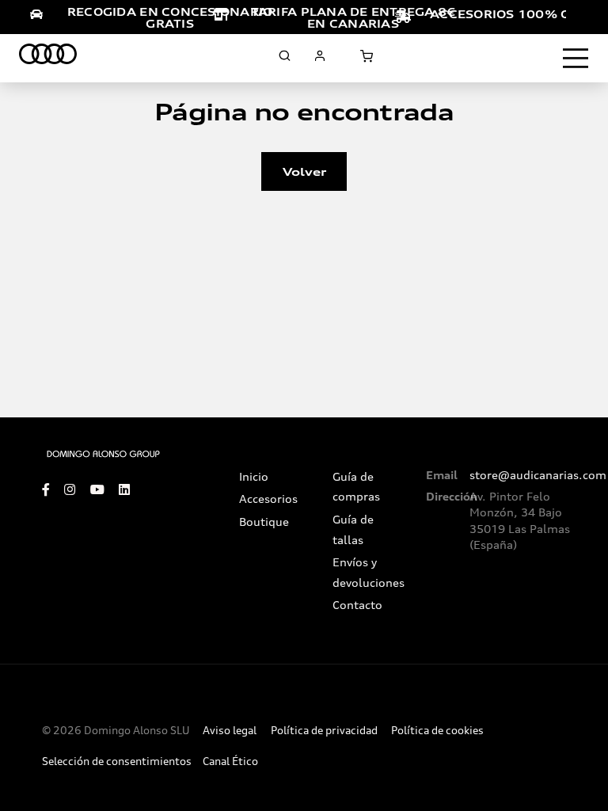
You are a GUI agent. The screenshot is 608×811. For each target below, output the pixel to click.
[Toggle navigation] (575, 58)
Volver (304, 171)
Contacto (357, 605)
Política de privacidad (324, 731)
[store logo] (48, 56)
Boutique (264, 522)
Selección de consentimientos (117, 761)
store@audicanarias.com (537, 475)
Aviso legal (229, 731)
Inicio (253, 476)
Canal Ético (230, 761)
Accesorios (268, 499)
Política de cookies (437, 731)
